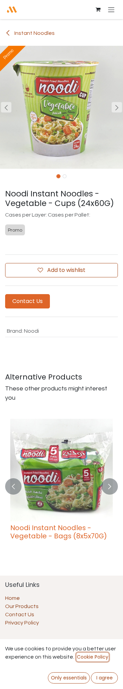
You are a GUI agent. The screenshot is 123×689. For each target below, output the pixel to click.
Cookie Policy (92, 656)
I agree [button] (104, 677)
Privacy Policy (22, 622)
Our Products (22, 606)
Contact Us (27, 301)
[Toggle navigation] (111, 9)
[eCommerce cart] (98, 9)
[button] (6, 107)
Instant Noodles (34, 33)
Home (12, 598)
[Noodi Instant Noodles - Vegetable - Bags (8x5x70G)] (61, 470)
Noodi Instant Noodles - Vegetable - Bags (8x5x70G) (58, 532)
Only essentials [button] (69, 677)
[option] (61, 486)
